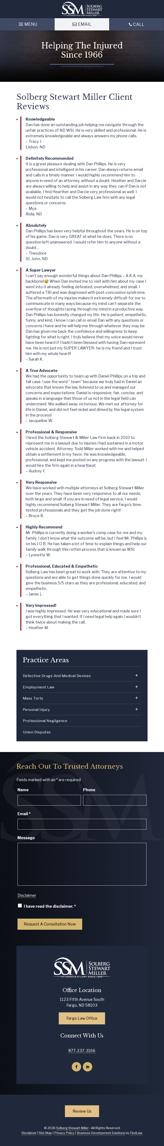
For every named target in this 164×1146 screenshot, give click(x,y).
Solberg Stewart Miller (72, 1128)
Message (26, 838)
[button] (27, 23)
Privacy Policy (64, 1133)
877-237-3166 (81, 1050)
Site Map (45, 1133)
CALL (138, 24)
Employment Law (39, 687)
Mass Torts (33, 698)
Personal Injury (36, 709)
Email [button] (85, 24)
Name (23, 790)
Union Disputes (37, 732)
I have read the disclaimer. (50, 906)
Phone (89, 790)
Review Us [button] (82, 1111)
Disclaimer (27, 895)
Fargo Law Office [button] (81, 1018)
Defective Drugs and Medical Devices (57, 676)
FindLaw (136, 1133)
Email (24, 814)
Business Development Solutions (101, 1133)
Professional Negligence (45, 721)
